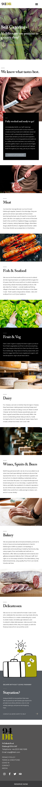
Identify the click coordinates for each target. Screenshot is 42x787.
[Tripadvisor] (20, 774)
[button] (36, 4)
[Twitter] (15, 774)
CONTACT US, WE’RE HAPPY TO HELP (14, 714)
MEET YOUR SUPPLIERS (20, 45)
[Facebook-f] (9, 774)
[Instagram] (4, 774)
